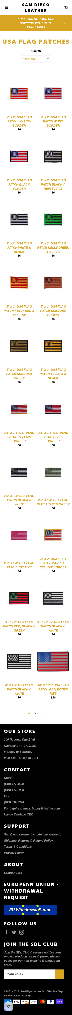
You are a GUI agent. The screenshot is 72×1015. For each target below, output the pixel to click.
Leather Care (13, 872)
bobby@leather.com (46, 808)
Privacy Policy (14, 852)
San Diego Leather (36, 7)
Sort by (36, 51)
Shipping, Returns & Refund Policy (28, 840)
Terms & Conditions (18, 846)
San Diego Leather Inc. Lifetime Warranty (32, 834)
